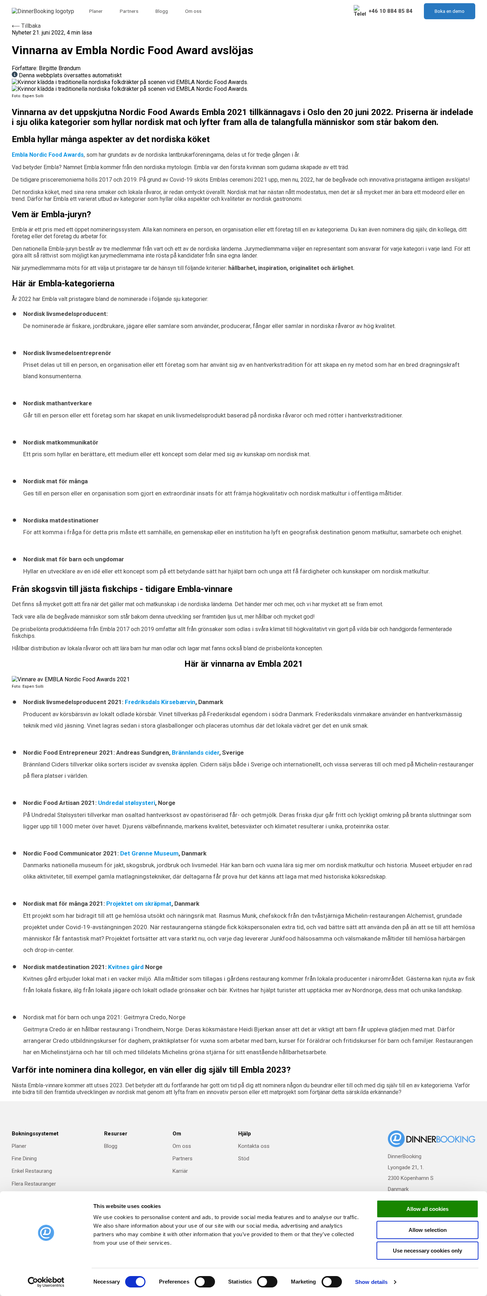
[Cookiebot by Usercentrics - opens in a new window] (46, 1282)
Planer (96, 11)
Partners (129, 11)
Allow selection (428, 1230)
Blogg (161, 11)
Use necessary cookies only (427, 1251)
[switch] (205, 1281)
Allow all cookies (427, 1209)
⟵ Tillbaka (26, 25)
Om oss (193, 11)
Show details (371, 1282)
